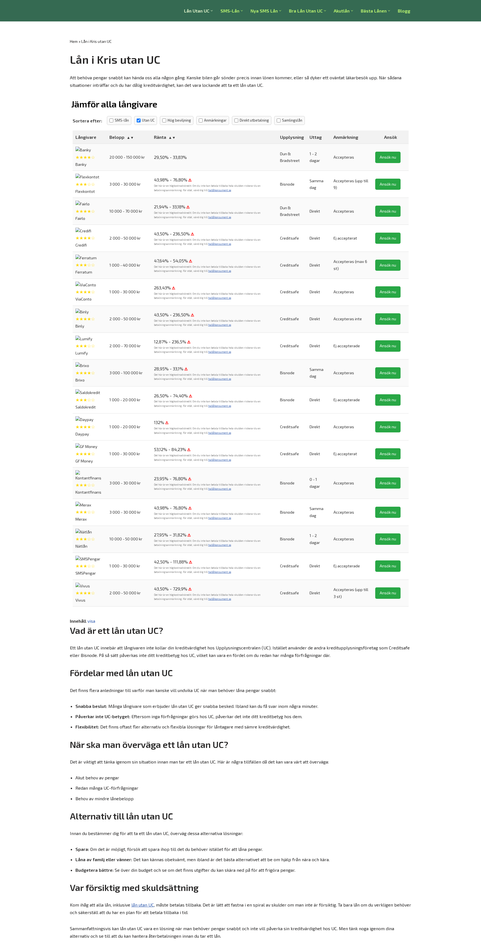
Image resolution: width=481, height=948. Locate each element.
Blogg (404, 10)
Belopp (116, 137)
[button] (212, 11)
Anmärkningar (215, 120)
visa (91, 621)
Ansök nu (388, 157)
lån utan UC (142, 904)
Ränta (160, 137)
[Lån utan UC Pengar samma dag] (95, 10)
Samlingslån (292, 120)
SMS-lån (122, 120)
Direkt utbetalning (254, 120)
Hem (74, 41)
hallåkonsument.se (219, 190)
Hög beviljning (179, 120)
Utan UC (148, 120)
